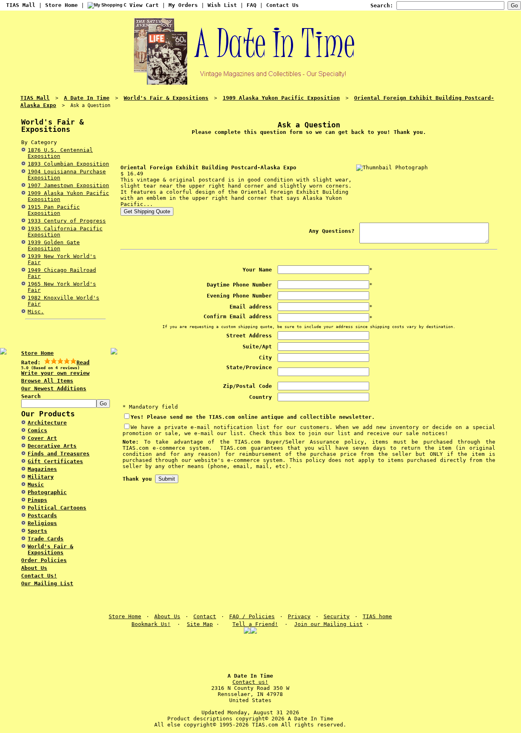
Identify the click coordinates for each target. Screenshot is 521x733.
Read (83, 362)
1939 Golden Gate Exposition (54, 245)
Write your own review (55, 373)
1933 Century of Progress (67, 221)
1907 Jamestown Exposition (68, 185)
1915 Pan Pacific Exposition (54, 210)
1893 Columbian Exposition (68, 164)
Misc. (36, 312)
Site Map (200, 624)
